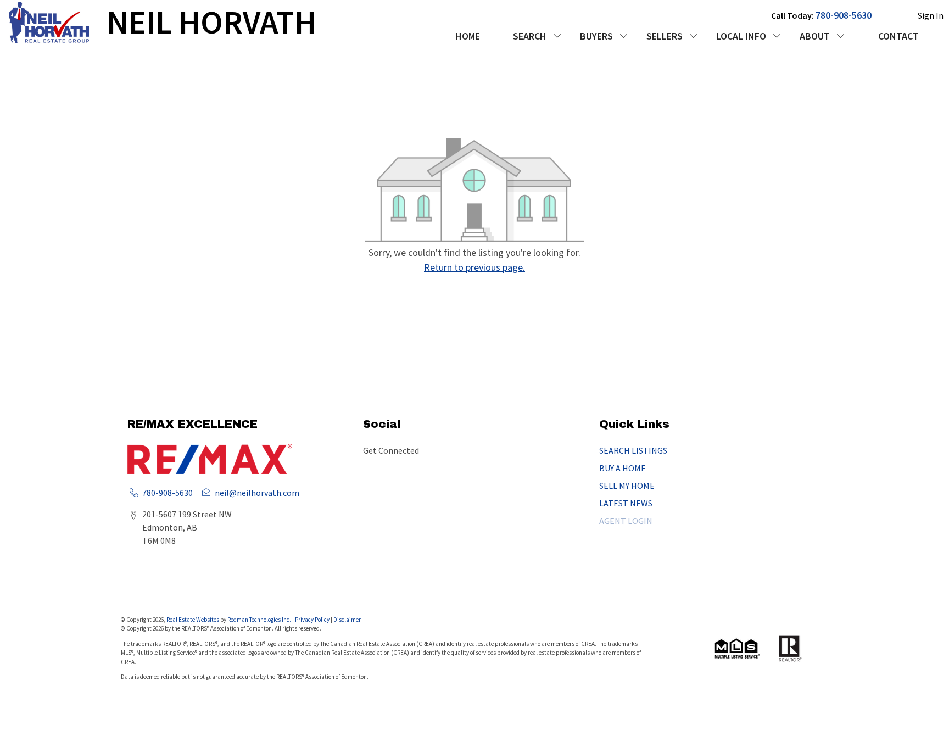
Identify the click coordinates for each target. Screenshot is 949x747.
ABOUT (815, 36)
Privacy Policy (312, 619)
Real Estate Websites (193, 619)
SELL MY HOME (627, 485)
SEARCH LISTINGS (633, 450)
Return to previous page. (474, 267)
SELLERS (664, 36)
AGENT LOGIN (625, 520)
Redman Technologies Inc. (259, 619)
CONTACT (898, 36)
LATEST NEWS (625, 503)
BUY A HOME (622, 467)
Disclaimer (347, 619)
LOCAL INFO (741, 36)
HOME (467, 36)
